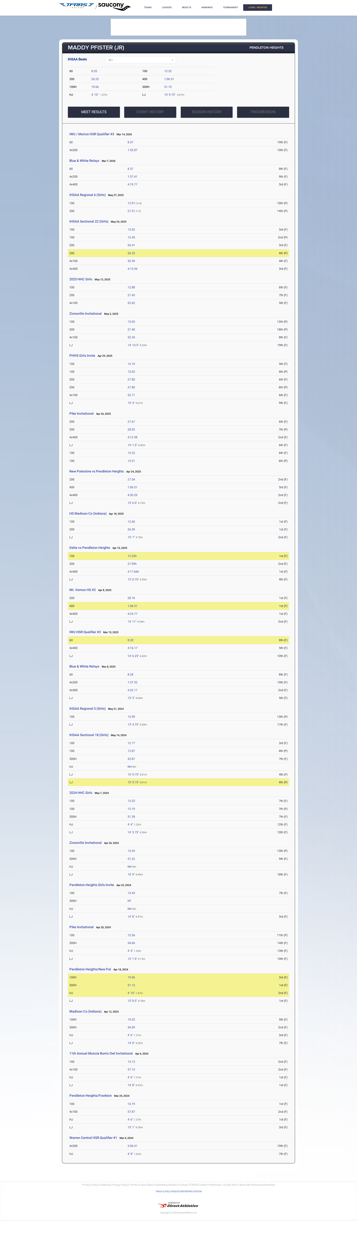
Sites (150, 1184)
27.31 (131, 211)
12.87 (131, 751)
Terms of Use (137, 1184)
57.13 (131, 1069)
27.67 (131, 421)
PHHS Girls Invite (82, 355)
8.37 (130, 142)
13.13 (131, 1061)
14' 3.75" (133, 832)
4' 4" (130, 824)
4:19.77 (132, 184)
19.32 (131, 1019)
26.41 (131, 245)
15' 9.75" (170, 94)
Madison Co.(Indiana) (85, 1011)
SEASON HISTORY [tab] (207, 112)
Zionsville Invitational (85, 313)
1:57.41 (132, 176)
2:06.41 (132, 1146)
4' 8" (130, 1154)
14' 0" (131, 1043)
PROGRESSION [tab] (263, 112)
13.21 (131, 461)
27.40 (131, 329)
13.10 (131, 364)
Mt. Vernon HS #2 (82, 590)
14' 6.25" (133, 656)
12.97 (131, 203)
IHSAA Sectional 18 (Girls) (88, 735)
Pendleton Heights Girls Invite (92, 885)
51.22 (131, 859)
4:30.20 (132, 495)
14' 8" (131, 916)
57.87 (131, 1111)
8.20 (94, 71)
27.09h (132, 564)
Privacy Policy (90, 1184)
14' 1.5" (132, 445)
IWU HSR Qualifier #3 (85, 632)
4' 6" (130, 1035)
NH (130, 766)
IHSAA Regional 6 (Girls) (87, 195)
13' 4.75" (133, 724)
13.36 (131, 935)
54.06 (131, 943)
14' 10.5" (133, 345)
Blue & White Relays (84, 161)
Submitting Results (166, 1184)
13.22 (131, 453)
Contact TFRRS (188, 1184)
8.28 (130, 674)
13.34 (131, 851)
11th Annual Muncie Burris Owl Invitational (101, 1053)
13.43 (131, 893)
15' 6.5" (132, 503)
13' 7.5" (132, 959)
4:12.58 (132, 437)
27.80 (131, 379)
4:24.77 (132, 614)
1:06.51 (169, 79)
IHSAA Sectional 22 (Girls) (88, 221)
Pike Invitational (81, 413)
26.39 (131, 529)
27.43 (131, 295)
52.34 (131, 337)
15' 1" (131, 1127)
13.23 (131, 801)
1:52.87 (132, 150)
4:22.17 (132, 690)
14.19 (131, 1104)
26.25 (95, 79)
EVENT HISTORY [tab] (150, 112)
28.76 (131, 598)
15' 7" (131, 537)
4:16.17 (132, 648)
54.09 (131, 1027)
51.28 (131, 816)
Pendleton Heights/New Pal (90, 969)
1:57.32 (132, 682)
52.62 (131, 303)
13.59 (131, 716)
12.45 (131, 237)
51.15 (168, 87)
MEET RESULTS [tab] (94, 112)
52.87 (131, 759)
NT (129, 901)
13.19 (131, 809)
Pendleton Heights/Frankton (90, 1095)
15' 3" (131, 698)
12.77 (131, 743)
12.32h (132, 556)
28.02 (131, 429)
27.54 (131, 479)
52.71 (131, 395)
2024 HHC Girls (80, 793)
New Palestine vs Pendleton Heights (96, 471)
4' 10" (95, 94)
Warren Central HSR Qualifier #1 (93, 1138)
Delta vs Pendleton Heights (89, 548)
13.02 (131, 229)
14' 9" (131, 874)
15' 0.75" (133, 579)
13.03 (131, 321)
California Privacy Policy (114, 1184)
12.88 (131, 287)
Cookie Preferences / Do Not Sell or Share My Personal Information (237, 1184)
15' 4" (131, 403)
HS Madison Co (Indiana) (88, 513)
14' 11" (132, 621)
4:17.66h (133, 571)
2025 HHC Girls (80, 279)
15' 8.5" (132, 1001)
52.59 (131, 261)
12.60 (131, 521)
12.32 (168, 71)
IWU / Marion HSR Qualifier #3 (91, 134)
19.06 (95, 87)
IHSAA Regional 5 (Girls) (87, 708)
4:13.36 (132, 269)
